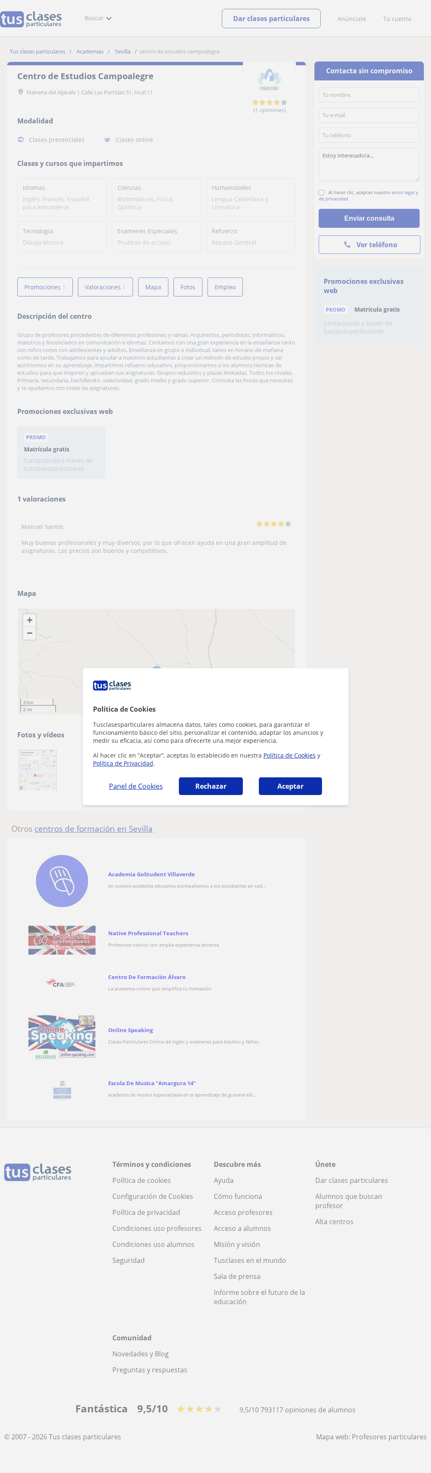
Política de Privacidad (123, 763)
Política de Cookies (289, 755)
